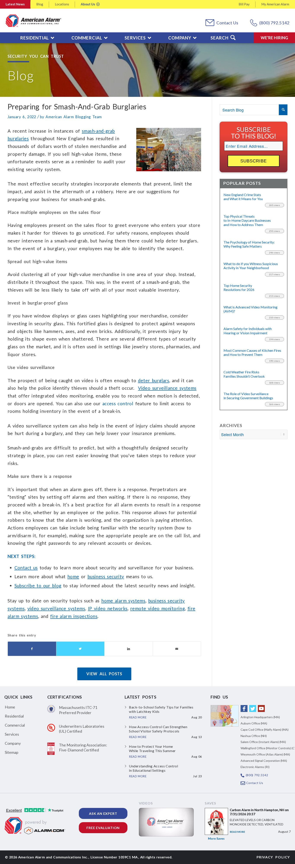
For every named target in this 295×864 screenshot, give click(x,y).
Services (12, 734)
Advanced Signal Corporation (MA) (264, 760)
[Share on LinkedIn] (129, 649)
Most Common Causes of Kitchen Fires (252, 352)
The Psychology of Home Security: (249, 244)
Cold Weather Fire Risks (244, 374)
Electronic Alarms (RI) (255, 767)
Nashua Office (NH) (254, 736)
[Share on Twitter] (80, 649)
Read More (237, 831)
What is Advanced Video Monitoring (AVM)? (251, 309)
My (275, 4)
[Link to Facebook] (244, 708)
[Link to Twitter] (252, 708)
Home (10, 707)
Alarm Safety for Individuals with (248, 331)
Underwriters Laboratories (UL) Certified (81, 729)
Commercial (15, 725)
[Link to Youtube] (261, 708)
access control (117, 403)
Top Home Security (239, 287)
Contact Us (227, 22)
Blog (39, 4)
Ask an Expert (103, 813)
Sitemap (11, 752)
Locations (62, 4)
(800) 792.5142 (274, 22)
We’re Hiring (274, 37)
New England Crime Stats (243, 197)
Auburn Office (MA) (254, 723)
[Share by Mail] (177, 649)
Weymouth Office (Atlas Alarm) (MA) (265, 754)
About (88, 4)
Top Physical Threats (247, 220)
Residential (14, 716)
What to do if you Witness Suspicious (251, 266)
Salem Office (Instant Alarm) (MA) (263, 742)
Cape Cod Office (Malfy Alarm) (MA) (265, 729)
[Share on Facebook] (32, 649)
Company (13, 743)
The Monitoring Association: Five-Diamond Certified (83, 747)
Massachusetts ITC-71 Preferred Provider (78, 710)
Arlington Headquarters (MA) (260, 717)
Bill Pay (244, 4)
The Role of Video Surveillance (248, 396)
